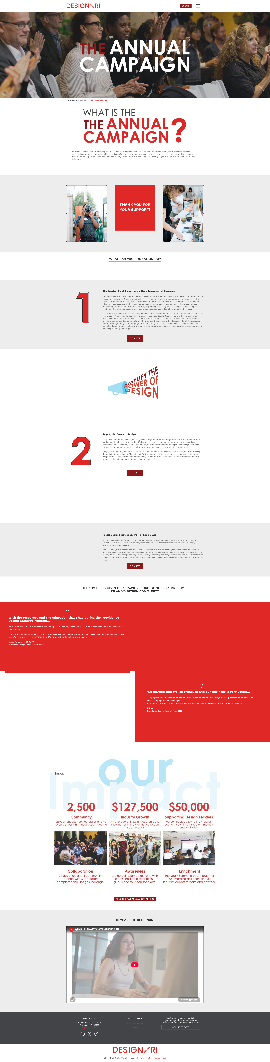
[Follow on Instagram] (89, 1034)
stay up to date (180, 1027)
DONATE (186, 6)
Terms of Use (160, 1058)
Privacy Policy (146, 1058)
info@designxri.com (89, 1027)
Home (72, 101)
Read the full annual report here (135, 899)
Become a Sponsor (134, 1023)
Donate (135, 1028)
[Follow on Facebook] (83, 1034)
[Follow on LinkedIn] (96, 1034)
